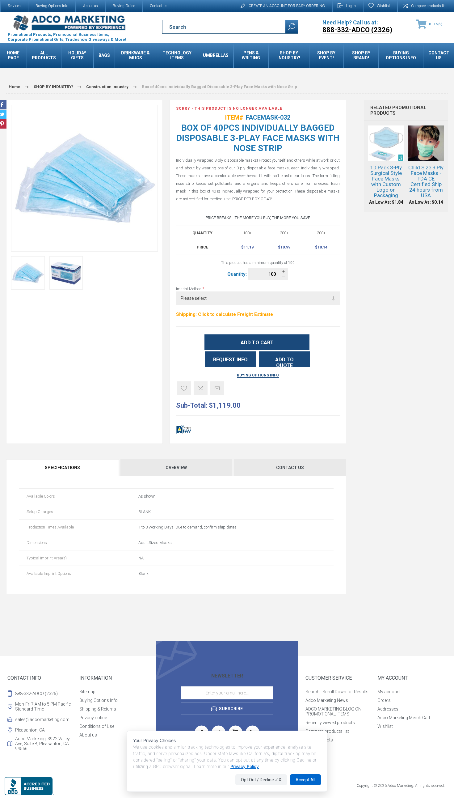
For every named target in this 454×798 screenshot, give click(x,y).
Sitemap (87, 691)
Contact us (158, 6)
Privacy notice (93, 717)
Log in (351, 6)
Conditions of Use (96, 726)
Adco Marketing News (326, 700)
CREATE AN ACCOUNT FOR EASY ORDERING (287, 6)
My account (389, 691)
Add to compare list (201, 388)
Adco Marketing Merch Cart (403, 717)
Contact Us (290, 467)
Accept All (305, 779)
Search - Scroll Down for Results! (337, 691)
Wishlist (385, 726)
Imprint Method (189, 289)
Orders (384, 700)
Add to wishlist (184, 388)
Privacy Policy (244, 766)
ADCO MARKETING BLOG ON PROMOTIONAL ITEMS (333, 711)
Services (14, 6)
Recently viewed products (330, 722)
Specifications (62, 467)
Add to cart (257, 343)
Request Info (230, 360)
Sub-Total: (191, 405)
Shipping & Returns (97, 709)
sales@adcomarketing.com (42, 719)
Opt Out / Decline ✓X (261, 779)
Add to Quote (284, 362)
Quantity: (237, 274)
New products (319, 739)
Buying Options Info (52, 6)
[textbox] (218, 27)
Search (291, 26)
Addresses (387, 709)
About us (90, 6)
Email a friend (217, 388)
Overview (176, 467)
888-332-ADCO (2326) (36, 693)
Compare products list (429, 6)
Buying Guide (124, 6)
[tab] (63, 467)
